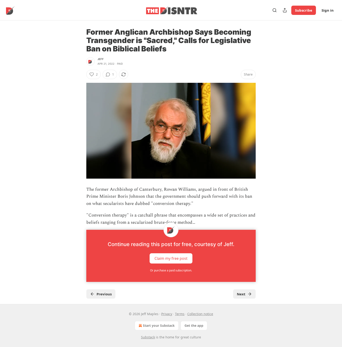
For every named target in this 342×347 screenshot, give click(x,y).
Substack (148, 337)
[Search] (274, 10)
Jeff (100, 59)
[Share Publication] (284, 10)
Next (241, 294)
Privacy (166, 314)
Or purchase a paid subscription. (171, 270)
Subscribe (303, 10)
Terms (179, 314)
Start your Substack (159, 325)
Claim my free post (171, 258)
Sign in (328, 10)
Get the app (193, 325)
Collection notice (200, 314)
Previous (104, 294)
